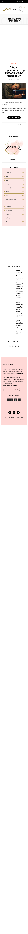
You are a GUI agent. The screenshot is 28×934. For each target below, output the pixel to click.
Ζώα (7, 195)
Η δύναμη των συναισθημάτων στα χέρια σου (14, 842)
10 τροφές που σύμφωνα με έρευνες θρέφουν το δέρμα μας (14, 589)
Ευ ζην (7, 191)
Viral (7, 180)
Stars (7, 176)
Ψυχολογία (9, 221)
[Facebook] (18, 124)
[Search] (25, 1)
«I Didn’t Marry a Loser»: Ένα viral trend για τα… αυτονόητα (14, 561)
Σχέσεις (8, 218)
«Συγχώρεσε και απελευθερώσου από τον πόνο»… (14, 336)
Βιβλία (7, 184)
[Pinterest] (22, 124)
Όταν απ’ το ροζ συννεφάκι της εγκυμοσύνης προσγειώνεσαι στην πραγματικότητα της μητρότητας (14, 474)
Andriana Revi (7, 124)
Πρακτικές (14, 63)
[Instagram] (14, 412)
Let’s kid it (8, 172)
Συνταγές (8, 214)
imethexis (11, 417)
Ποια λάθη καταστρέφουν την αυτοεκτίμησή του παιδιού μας (14, 927)
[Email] (24, 124)
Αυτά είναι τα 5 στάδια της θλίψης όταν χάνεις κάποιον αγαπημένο (14, 758)
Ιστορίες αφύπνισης (11, 199)
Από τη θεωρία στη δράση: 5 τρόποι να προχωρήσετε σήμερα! (14, 617)
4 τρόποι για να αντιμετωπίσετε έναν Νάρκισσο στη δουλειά (14, 702)
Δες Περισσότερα (14, 395)
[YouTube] (18, 412)
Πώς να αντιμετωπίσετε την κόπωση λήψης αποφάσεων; (14, 71)
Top (14, 422)
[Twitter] (20, 124)
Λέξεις (7, 203)
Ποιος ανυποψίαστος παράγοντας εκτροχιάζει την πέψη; (14, 505)
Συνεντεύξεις (9, 210)
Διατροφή (8, 188)
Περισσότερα (14, 159)
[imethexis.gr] (14, 8)
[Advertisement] (14, 44)
